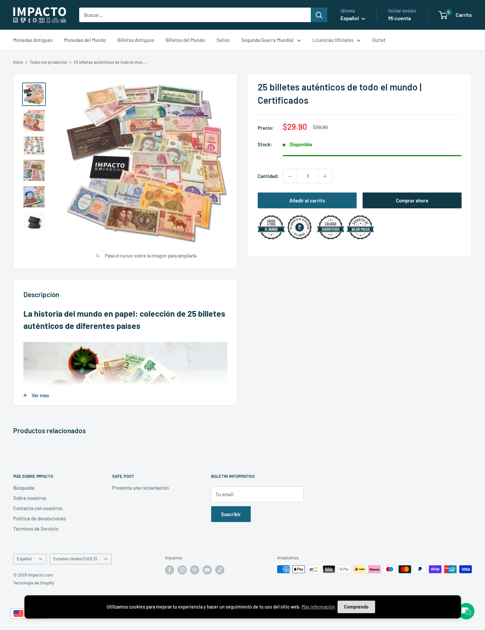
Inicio (18, 62)
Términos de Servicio (35, 529)
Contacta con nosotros (37, 508)
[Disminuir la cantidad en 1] (290, 176)
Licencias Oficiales (332, 40)
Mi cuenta (399, 18)
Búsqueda (23, 488)
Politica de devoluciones (39, 518)
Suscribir (231, 514)
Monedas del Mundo (85, 40)
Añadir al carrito (307, 201)
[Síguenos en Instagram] (182, 570)
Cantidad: (268, 176)
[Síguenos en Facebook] (169, 570)
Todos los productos (48, 62)
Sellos (223, 40)
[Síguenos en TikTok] (219, 570)
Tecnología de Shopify (33, 582)
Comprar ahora (412, 201)
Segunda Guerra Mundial (267, 40)
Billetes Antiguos (135, 40)
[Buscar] (319, 15)
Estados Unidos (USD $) (75, 558)
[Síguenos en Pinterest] (194, 570)
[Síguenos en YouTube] (207, 570)
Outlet (379, 40)
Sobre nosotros (29, 498)
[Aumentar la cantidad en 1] (325, 176)
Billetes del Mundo (185, 40)
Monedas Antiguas (32, 40)
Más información (318, 607)
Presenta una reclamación (140, 488)
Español (24, 558)
